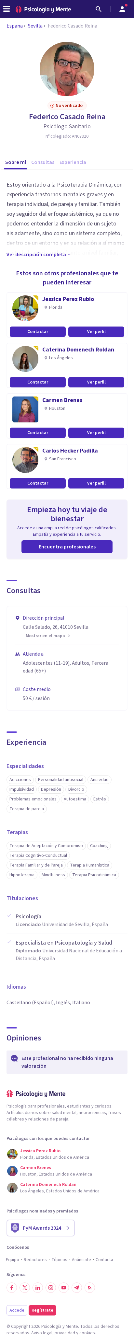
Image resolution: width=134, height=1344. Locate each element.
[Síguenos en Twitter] (25, 1287)
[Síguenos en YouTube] (64, 1287)
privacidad (65, 1333)
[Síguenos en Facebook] (12, 1287)
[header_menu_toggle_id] (6, 9)
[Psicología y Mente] (43, 9)
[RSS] (90, 1287)
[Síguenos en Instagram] (51, 1287)
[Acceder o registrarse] (122, 9)
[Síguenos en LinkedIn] (38, 1287)
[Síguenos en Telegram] (77, 1287)
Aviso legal (41, 1333)
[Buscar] (98, 9)
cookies (87, 1333)
